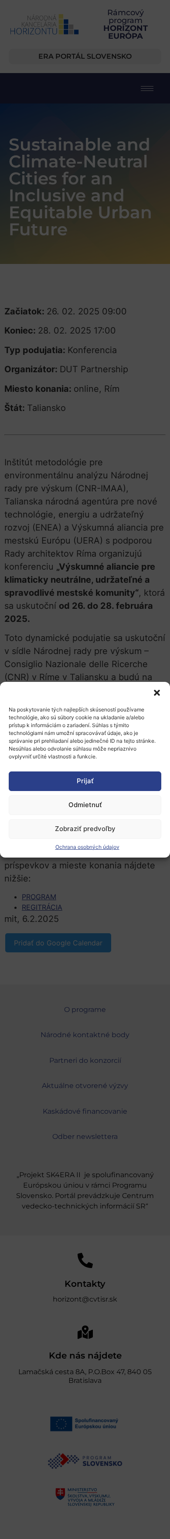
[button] (157, 692)
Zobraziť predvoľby (85, 829)
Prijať (85, 781)
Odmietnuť (85, 805)
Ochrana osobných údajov (87, 847)
